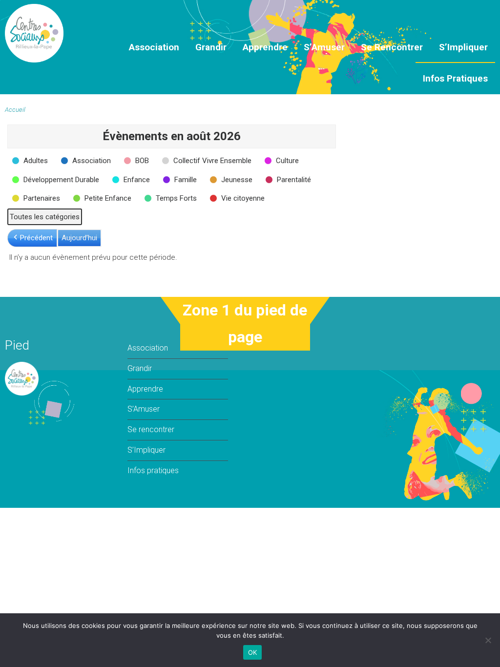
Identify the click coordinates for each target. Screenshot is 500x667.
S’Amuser (324, 47)
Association (154, 47)
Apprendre (265, 47)
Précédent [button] (36, 237)
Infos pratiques (455, 78)
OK (252, 652)
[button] (30, 160)
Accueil (15, 109)
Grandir (211, 47)
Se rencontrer (392, 47)
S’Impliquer (463, 47)
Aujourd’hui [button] (79, 237)
